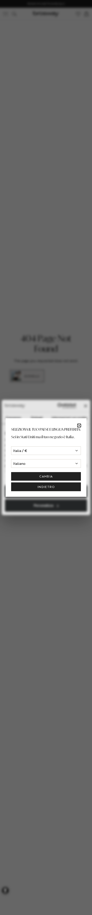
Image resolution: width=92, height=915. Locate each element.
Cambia (45, 476)
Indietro (46, 487)
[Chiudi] (79, 425)
